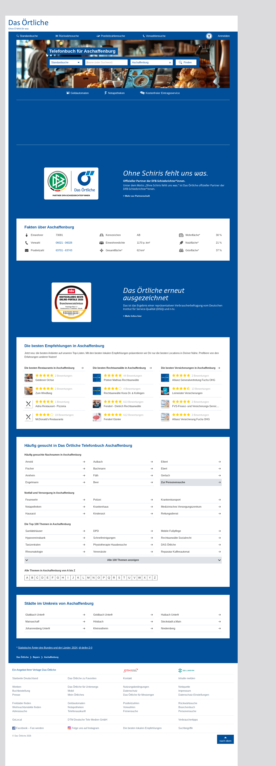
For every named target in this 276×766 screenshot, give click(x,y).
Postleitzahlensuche (113, 35)
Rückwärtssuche (69, 35)
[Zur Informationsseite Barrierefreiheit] (209, 36)
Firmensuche (130, 711)
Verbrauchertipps (188, 719)
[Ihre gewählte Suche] (66, 62)
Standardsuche (29, 35)
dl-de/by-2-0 (85, 647)
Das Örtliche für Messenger (138, 694)
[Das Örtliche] (28, 24)
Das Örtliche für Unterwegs (83, 686)
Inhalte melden (186, 678)
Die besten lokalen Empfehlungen (142, 728)
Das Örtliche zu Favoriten (82, 678)
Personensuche (187, 711)
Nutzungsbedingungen (136, 686)
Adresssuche (19, 711)
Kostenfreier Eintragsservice (163, 93)
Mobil (71, 690)
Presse (16, 694)
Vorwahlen (129, 707)
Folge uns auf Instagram (85, 728)
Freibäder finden (21, 703)
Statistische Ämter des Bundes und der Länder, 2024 (47, 647)
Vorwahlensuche (155, 35)
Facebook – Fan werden (30, 728)
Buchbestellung (21, 690)
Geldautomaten (80, 93)
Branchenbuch (186, 707)
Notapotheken (116, 93)
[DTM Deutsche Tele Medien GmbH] (151, 671)
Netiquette (184, 686)
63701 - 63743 (64, 250)
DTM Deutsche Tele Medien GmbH (87, 719)
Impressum (184, 690)
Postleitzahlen (131, 703)
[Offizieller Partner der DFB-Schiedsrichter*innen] (71, 183)
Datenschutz (130, 690)
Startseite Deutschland (25, 678)
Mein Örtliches (76, 694)
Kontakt (127, 678)
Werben (16, 686)
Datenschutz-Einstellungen (193, 694)
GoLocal (17, 719)
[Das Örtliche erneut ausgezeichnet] (71, 302)
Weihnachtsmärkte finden (26, 707)
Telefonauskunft (77, 711)
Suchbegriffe (185, 728)
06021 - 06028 (64, 242)
